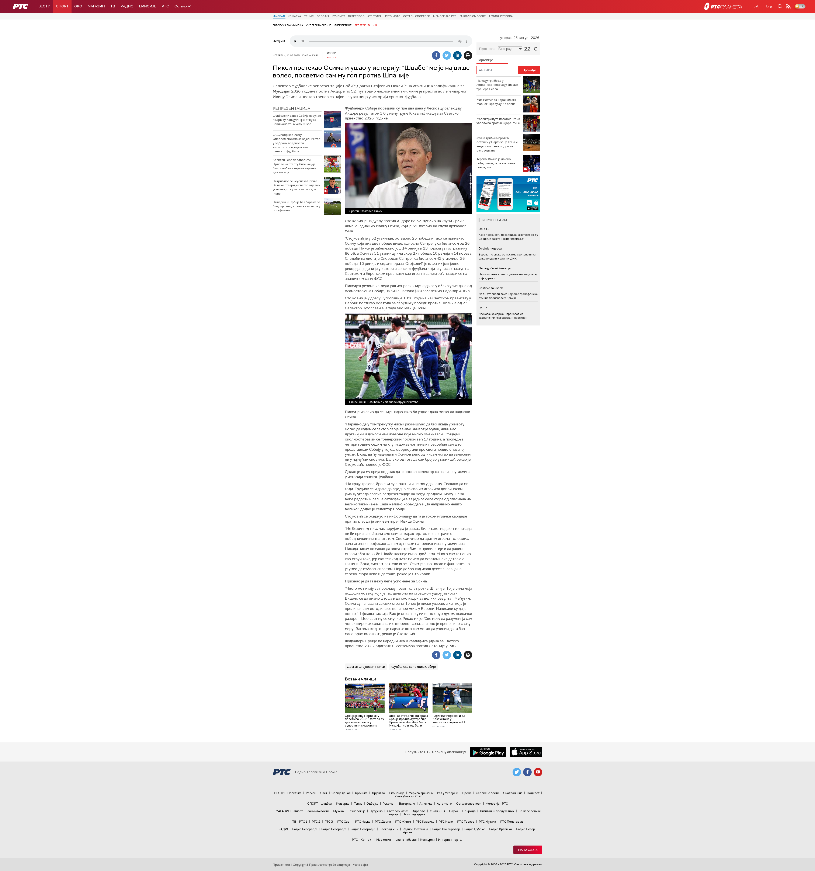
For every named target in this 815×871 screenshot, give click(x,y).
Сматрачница (513, 793)
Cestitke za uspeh (491, 288)
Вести (44, 6)
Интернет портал (450, 840)
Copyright (299, 865)
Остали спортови (416, 16)
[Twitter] (447, 55)
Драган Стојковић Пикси (366, 667)
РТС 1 (303, 821)
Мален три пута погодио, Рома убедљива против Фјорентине (498, 121)
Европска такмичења (288, 25)
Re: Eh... (484, 308)
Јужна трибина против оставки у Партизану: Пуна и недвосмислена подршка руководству (496, 144)
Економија (396, 793)
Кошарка (294, 16)
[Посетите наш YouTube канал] (538, 772)
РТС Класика (425, 821)
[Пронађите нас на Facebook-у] (527, 772)
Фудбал (279, 16)
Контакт (367, 840)
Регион (311, 793)
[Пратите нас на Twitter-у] (517, 772)
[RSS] (788, 6)
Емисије (147, 6)
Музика (338, 811)
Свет (323, 793)
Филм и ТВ (437, 811)
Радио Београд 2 (333, 829)
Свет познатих (397, 811)
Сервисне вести (487, 793)
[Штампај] (468, 55)
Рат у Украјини (447, 793)
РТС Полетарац (511, 821)
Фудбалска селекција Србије (413, 667)
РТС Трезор (466, 821)
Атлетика (374, 16)
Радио (127, 6)
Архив (407, 832)
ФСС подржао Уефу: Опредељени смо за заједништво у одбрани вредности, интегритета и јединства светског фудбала (296, 143)
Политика (294, 793)
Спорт (62, 6)
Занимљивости (318, 811)
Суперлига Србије (318, 25)
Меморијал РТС (445, 16)
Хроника (361, 793)
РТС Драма (383, 821)
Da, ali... (484, 229)
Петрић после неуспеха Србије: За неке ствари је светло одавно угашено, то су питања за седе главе (296, 187)
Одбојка (323, 16)
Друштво (378, 793)
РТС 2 (316, 821)
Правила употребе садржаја (329, 865)
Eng (769, 6)
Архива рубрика (501, 16)
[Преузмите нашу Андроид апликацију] (488, 752)
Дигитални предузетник (497, 811)
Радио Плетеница (415, 829)
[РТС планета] (723, 6)
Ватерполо (356, 16)
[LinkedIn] (457, 55)
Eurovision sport (472, 16)
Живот (298, 811)
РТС (165, 6)
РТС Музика (487, 821)
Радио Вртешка (500, 829)
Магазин (96, 6)
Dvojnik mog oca (490, 248)
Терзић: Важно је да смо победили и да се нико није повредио (495, 163)
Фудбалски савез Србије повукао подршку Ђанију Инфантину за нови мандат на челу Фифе (297, 120)
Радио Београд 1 (304, 829)
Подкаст (533, 793)
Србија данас (341, 793)
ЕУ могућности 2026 (407, 796)
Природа (469, 811)
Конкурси (427, 840)
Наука (453, 811)
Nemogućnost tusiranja (495, 268)
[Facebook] (436, 55)
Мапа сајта (528, 850)
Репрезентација (366, 25)
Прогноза (487, 48)
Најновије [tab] (484, 60)
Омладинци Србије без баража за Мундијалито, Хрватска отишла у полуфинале (296, 206)
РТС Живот (403, 821)
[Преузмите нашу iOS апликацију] (526, 752)
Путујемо (376, 811)
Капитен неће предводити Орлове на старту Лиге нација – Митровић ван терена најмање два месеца (295, 166)
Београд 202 (388, 829)
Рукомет (338, 16)
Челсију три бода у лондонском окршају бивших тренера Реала (497, 85)
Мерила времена (421, 793)
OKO (78, 6)
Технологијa (356, 811)
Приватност (281, 865)
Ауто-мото (392, 16)
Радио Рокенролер (446, 829)
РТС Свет (344, 821)
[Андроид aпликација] (508, 194)
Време (467, 793)
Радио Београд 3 (362, 829)
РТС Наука (363, 821)
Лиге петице (342, 25)
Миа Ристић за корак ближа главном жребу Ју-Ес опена (496, 102)
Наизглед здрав (413, 814)
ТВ (112, 6)
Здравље (419, 811)
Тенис (309, 16)
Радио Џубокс (474, 829)
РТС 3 (329, 821)
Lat (756, 6)
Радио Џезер (525, 829)
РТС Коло (446, 821)
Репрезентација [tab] (291, 108)
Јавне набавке (406, 840)
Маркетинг (384, 840)
